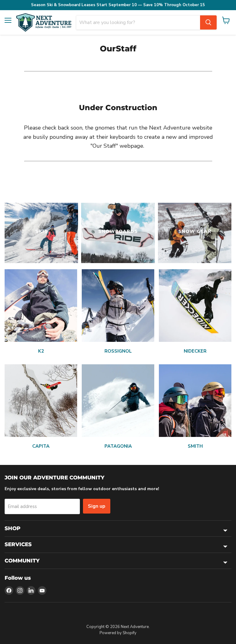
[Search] (208, 22)
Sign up (96, 506)
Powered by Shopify (118, 633)
